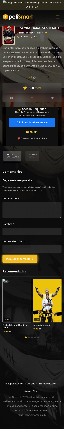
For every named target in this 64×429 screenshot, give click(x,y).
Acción (21, 32)
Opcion (12, 155)
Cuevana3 (31, 383)
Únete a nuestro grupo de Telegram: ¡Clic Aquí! (39, 5)
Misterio (30, 32)
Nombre (8, 223)
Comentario (10, 198)
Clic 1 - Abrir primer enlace (32, 122)
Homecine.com (48, 383)
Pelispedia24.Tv (14, 383)
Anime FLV (30, 391)
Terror (39, 32)
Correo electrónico (15, 241)
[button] (26, 337)
